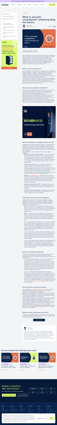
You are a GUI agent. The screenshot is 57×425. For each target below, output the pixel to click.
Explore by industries (13, 410)
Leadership (39, 409)
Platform (2, 409)
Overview (20, 407)
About (39, 407)
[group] (30, 51)
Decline (47, 418)
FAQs (29, 409)
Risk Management (5, 364)
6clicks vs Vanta (49, 409)
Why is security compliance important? (8, 19)
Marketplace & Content (5, 410)
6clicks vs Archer (49, 407)
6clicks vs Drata (49, 411)
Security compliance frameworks (9, 30)
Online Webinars (31, 410)
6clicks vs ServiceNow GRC (51, 410)
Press (38, 413)
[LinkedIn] (55, 26)
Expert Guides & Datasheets (33, 413)
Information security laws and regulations (8, 27)
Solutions (2, 407)
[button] (24, 51)
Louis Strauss (29, 25)
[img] (33, 51)
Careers (39, 411)
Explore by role (12, 407)
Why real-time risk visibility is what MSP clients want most (45, 366)
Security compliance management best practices (8, 24)
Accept (51, 418)
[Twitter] (53, 26)
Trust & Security (40, 410)
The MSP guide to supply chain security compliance (27, 366)
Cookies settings (40, 418)
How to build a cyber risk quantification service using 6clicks (8, 366)
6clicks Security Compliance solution (8, 33)
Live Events (30, 411)
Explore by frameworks (14, 409)
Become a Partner (22, 409)
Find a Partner (21, 410)
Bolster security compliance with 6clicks (9, 37)
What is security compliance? (8, 16)
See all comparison (50, 413)
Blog (29, 407)
